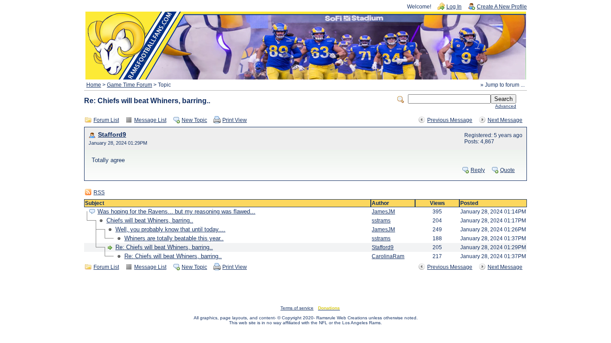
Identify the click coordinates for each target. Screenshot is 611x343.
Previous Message (449, 120)
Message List (150, 120)
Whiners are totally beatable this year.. (174, 238)
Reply (478, 170)
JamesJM (383, 212)
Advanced (505, 106)
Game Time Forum (129, 85)
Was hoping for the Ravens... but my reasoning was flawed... (176, 211)
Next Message (505, 120)
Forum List (106, 120)
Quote (507, 170)
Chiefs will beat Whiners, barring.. (149, 220)
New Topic (194, 120)
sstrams (381, 221)
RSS (99, 192)
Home (93, 85)
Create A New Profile (502, 7)
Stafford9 (112, 134)
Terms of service (297, 307)
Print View (234, 120)
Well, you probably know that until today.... (170, 229)
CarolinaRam (388, 256)
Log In (454, 7)
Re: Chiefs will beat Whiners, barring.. (164, 247)
